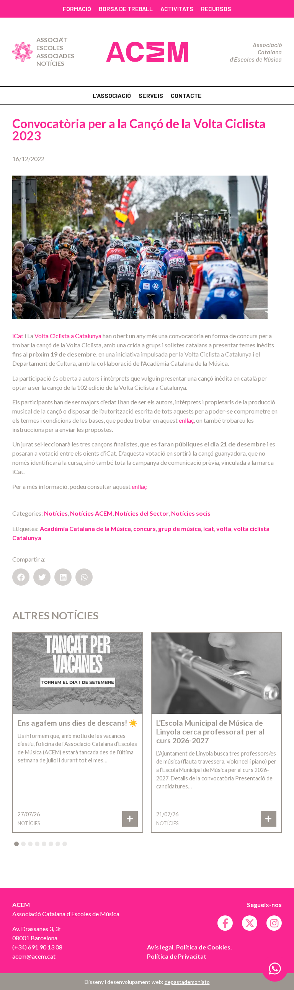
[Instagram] (274, 923)
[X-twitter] (249, 923)
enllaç (186, 420)
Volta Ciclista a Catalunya (67, 335)
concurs (144, 528)
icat (208, 528)
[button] (20, 577)
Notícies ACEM (91, 513)
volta (223, 528)
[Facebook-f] (225, 923)
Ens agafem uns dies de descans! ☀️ (78, 722)
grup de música (179, 528)
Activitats (176, 8)
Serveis (151, 95)
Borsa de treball (126, 8)
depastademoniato (187, 982)
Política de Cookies (203, 947)
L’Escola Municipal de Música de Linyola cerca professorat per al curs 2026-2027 (210, 731)
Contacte (186, 95)
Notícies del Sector (142, 513)
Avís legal (160, 947)
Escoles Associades (55, 51)
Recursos (216, 8)
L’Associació (112, 95)
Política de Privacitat (176, 956)
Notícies (50, 63)
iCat (18, 335)
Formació (77, 8)
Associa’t (52, 39)
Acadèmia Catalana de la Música (85, 528)
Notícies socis (191, 513)
